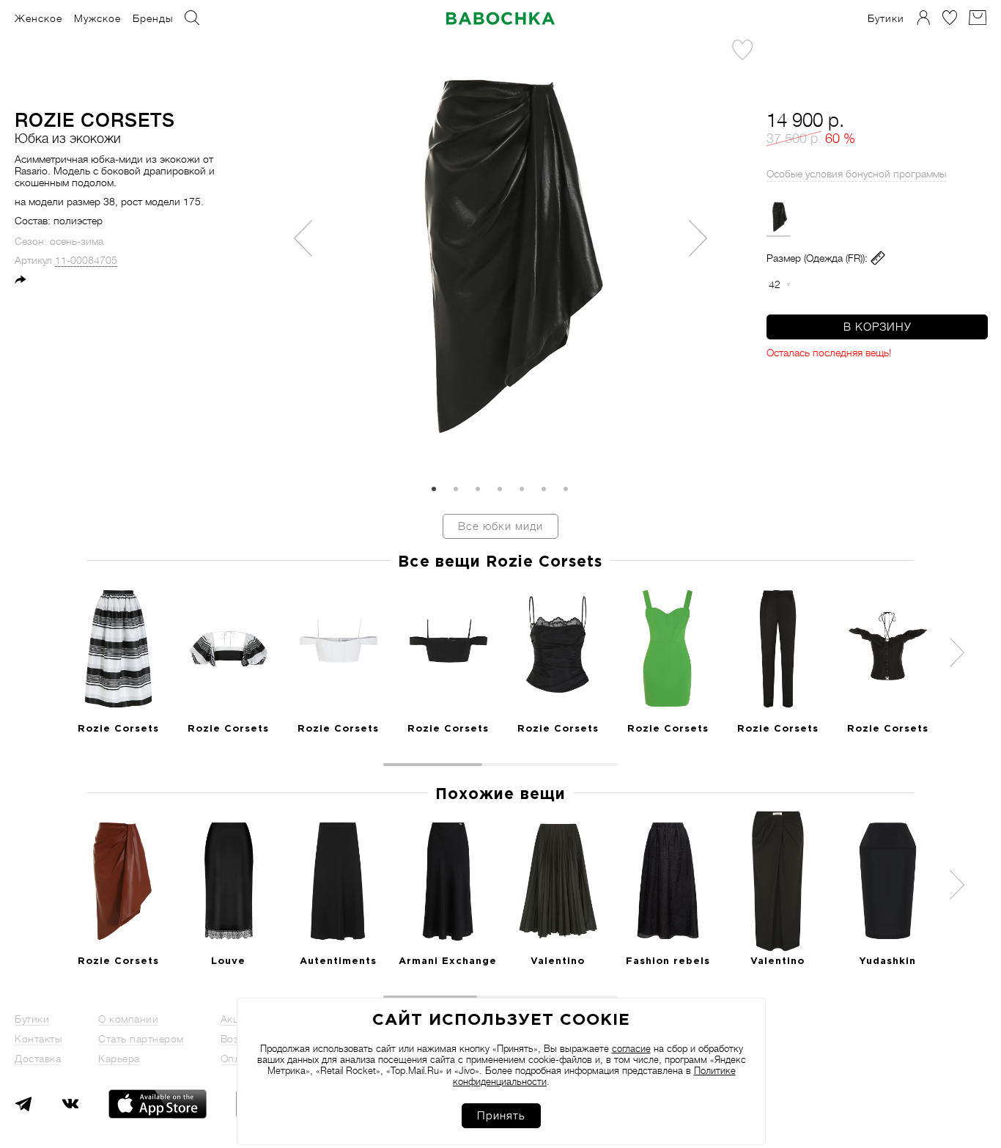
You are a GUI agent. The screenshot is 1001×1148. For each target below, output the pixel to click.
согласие (631, 1048)
